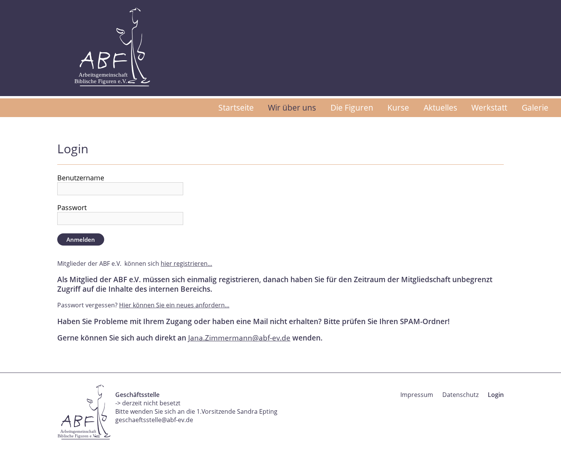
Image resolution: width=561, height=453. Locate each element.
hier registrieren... (186, 263)
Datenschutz (460, 394)
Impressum (416, 394)
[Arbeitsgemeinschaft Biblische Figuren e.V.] (112, 47)
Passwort (72, 207)
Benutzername (80, 177)
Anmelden (80, 239)
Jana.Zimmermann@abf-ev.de (239, 337)
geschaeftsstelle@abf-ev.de (154, 420)
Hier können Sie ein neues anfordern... (174, 305)
